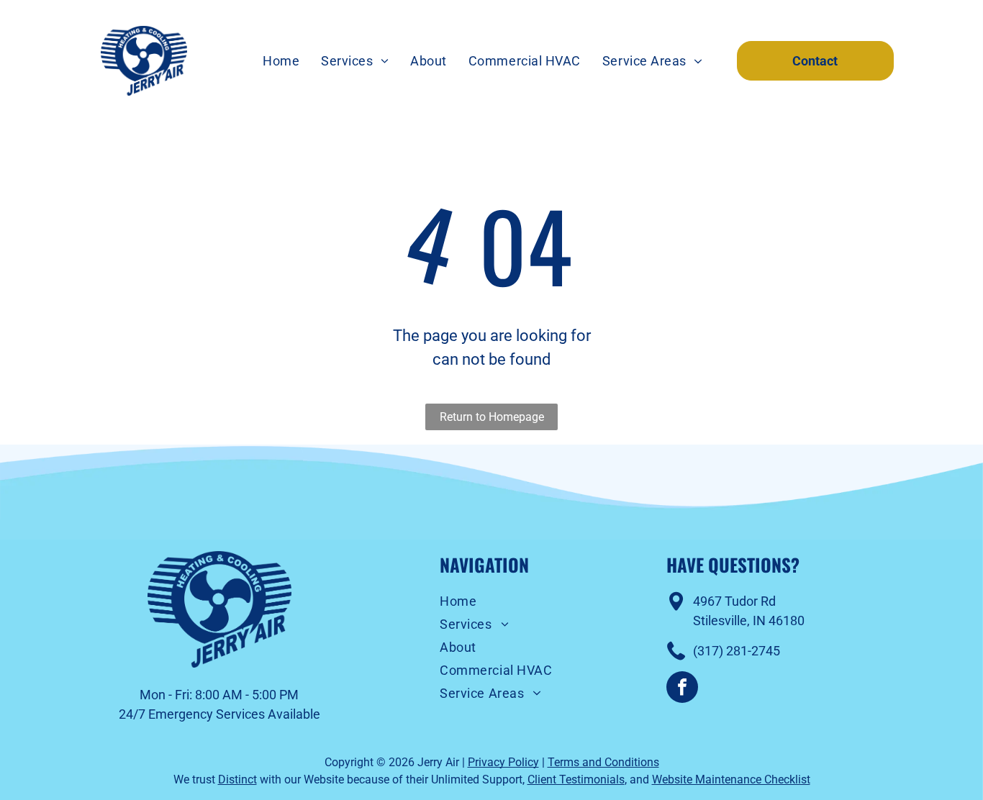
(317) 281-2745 (736, 650)
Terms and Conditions (603, 762)
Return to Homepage (492, 417)
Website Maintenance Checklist (731, 779)
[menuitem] (281, 61)
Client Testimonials (576, 779)
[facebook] (682, 688)
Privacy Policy (503, 762)
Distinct (237, 779)
